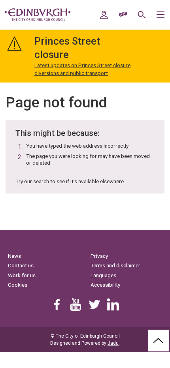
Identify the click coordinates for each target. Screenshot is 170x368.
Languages (103, 275)
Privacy (99, 256)
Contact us (21, 265)
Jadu (113, 343)
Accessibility (105, 285)
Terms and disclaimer (115, 265)
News (14, 256)
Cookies (17, 285)
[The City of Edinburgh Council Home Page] (37, 14)
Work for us (22, 275)
